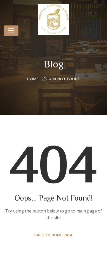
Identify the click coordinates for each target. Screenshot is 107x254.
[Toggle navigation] (11, 30)
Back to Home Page (53, 234)
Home (33, 78)
